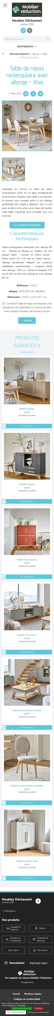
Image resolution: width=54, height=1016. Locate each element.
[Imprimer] (26, 93)
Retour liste (16, 94)
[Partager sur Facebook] (33, 93)
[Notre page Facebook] (29, 30)
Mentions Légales (32, 994)
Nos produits (25, 47)
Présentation (9, 911)
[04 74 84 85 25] (23, 30)
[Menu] (5, 5)
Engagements (27, 982)
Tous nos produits (19, 54)
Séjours (35, 54)
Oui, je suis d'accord (21, 1008)
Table (44, 54)
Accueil (16, 994)
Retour (28, 321)
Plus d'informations (16, 1012)
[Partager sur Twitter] (40, 93)
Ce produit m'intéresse (28, 225)
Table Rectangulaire (29, 57)
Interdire (38, 1008)
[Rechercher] (48, 39)
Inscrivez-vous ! (39, 963)
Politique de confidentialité (27, 999)
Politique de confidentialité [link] (38, 1012)
